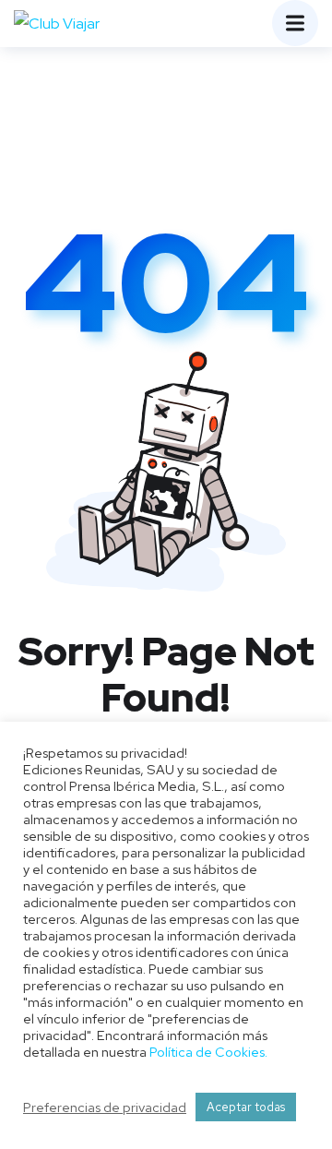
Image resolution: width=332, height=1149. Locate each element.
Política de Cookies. (208, 1051)
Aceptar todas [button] (246, 1107)
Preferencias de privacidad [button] (104, 1107)
